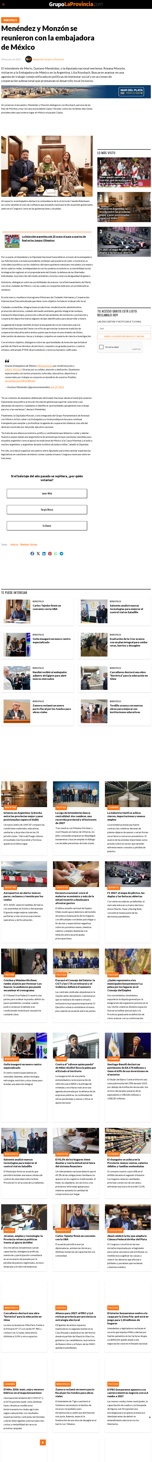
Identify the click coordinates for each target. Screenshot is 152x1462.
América (14, 544)
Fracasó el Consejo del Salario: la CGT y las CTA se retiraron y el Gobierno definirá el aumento (75, 984)
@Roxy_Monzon (13, 369)
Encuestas (62, 887)
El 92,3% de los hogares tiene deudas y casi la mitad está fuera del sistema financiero (75, 1163)
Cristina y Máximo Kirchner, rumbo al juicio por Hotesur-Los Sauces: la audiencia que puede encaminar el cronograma (23, 985)
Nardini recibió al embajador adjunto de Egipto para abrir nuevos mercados (50, 676)
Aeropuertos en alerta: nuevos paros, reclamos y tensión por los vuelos (23, 896)
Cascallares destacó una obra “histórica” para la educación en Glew (129, 676)
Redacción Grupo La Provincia (48, 59)
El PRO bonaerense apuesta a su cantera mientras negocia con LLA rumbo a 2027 (127, 1393)
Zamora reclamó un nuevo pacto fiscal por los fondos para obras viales (52, 709)
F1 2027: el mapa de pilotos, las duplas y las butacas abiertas (126, 894)
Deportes (114, 887)
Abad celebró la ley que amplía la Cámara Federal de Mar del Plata (127, 1237)
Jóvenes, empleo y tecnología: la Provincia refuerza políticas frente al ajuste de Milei (23, 1239)
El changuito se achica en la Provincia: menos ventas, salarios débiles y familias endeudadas (127, 1163)
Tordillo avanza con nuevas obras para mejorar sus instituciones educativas (126, 709)
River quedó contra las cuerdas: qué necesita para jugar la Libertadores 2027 (115, 180)
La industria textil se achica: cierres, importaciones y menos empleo (126, 816)
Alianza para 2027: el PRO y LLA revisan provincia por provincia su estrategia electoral (75, 1317)
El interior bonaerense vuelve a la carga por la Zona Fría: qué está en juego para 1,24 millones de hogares (127, 1318)
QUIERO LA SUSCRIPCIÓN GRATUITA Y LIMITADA (124, 336)
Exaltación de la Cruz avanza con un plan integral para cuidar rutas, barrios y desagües (129, 642)
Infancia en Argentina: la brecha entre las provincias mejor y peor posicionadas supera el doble (23, 816)
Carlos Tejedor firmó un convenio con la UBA (47, 607)
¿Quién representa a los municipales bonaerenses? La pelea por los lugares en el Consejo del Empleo (124, 985)
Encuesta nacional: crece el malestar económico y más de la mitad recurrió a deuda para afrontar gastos (74, 898)
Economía (114, 807)
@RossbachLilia (45, 365)
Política (61, 807)
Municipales (10, 20)
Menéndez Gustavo (28, 544)
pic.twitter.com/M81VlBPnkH (20, 380)
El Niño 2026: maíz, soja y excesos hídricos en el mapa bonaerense (24, 1391)
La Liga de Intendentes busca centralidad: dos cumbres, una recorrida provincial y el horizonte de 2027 (75, 818)
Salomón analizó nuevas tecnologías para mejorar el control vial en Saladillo (126, 609)
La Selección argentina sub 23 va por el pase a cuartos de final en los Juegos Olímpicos (54, 238)
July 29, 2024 (57, 387)
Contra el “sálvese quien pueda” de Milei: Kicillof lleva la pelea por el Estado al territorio (75, 1068)
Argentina (10, 807)
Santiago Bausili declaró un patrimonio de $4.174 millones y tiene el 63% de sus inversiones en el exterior (127, 1069)
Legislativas (115, 1230)
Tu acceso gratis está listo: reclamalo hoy (117, 313)
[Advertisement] (61, 123)
